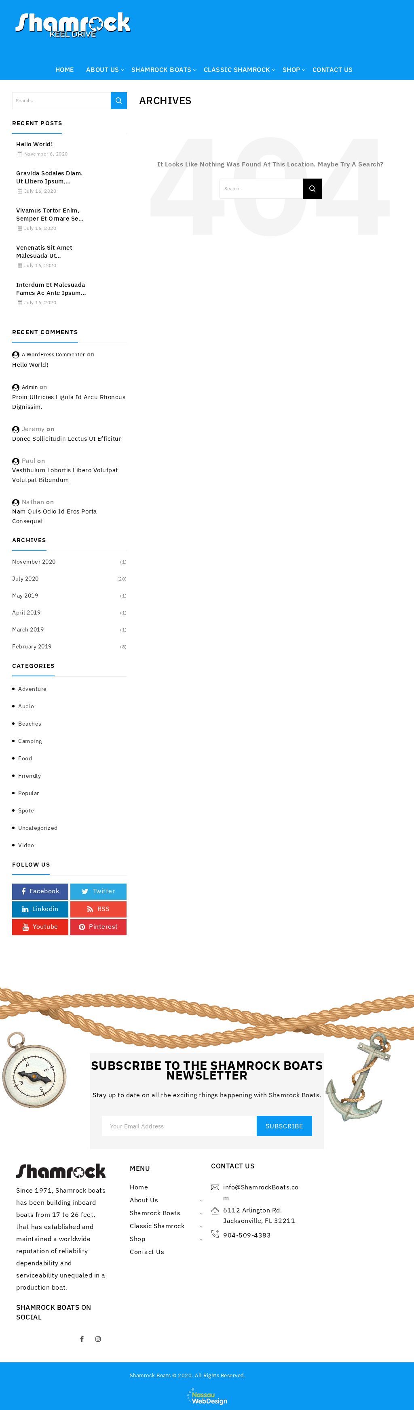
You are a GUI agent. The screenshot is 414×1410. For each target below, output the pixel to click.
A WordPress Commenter (53, 354)
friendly (29, 775)
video (26, 845)
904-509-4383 (247, 1235)
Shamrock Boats (155, 1213)
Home (139, 1187)
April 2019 (26, 612)
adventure (32, 688)
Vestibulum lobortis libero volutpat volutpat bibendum (65, 475)
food (25, 758)
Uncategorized (38, 827)
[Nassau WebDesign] (207, 1395)
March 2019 (28, 629)
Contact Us (147, 1252)
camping (30, 741)
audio (26, 706)
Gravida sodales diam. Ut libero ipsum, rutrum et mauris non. (50, 177)
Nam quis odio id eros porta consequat (54, 516)
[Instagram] (98, 1339)
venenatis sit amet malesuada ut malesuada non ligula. (49, 252)
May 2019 (25, 595)
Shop (137, 1239)
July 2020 (25, 578)
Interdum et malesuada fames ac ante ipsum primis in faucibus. (50, 289)
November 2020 (34, 561)
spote (26, 810)
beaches (30, 723)
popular (28, 793)
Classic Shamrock (157, 1226)
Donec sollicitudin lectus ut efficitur (66, 438)
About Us (144, 1200)
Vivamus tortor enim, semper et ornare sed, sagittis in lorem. (50, 214)
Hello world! (34, 144)
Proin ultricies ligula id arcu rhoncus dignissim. (68, 401)
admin (30, 387)
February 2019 (32, 646)
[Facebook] (82, 1339)
